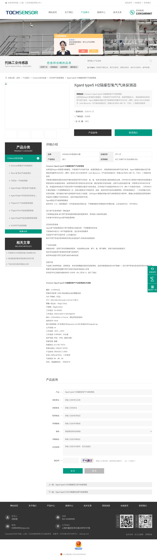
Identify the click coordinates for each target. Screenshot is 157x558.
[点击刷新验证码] (87, 460)
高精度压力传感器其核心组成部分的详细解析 (25, 253)
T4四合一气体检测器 (19, 181)
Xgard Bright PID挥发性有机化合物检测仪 (26, 196)
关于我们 (69, 12)
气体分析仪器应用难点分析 (18, 264)
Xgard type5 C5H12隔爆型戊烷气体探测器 (71, 492)
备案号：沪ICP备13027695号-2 (65, 534)
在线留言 (138, 3)
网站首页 (53, 12)
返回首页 (128, 3)
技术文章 (117, 12)
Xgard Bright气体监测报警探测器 (24, 218)
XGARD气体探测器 (56, 78)
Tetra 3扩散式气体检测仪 (21, 173)
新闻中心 (101, 12)
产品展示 (85, 12)
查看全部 (23, 231)
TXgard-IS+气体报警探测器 (22, 203)
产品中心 (51, 506)
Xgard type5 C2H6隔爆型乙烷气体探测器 (71, 485)
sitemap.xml (84, 534)
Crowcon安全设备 (39, 78)
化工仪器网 (139, 534)
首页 (18, 78)
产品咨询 (92, 132)
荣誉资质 (106, 506)
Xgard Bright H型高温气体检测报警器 (26, 188)
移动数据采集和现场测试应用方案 (21, 258)
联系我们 (147, 3)
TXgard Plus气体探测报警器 (22, 210)
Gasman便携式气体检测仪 (22, 166)
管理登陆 (148, 534)
